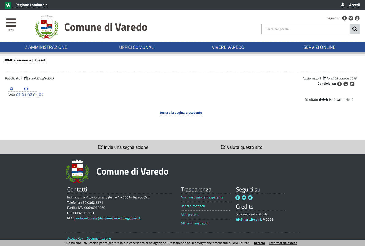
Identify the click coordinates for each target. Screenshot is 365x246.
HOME (8, 60)
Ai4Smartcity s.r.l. (249, 219)
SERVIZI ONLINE (319, 47)
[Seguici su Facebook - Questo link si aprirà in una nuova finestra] (344, 18)
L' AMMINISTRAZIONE (45, 47)
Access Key (75, 238)
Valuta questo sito (244, 147)
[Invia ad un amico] (30, 89)
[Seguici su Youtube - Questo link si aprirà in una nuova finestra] (357, 18)
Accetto (259, 242)
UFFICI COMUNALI (137, 47)
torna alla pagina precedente (181, 112)
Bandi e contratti (193, 206)
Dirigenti (40, 60)
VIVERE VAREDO (228, 47)
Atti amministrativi (194, 223)
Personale (23, 60)
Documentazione (99, 238)
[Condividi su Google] (345, 84)
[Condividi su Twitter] (352, 84)
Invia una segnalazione (125, 147)
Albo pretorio (190, 215)
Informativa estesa (283, 242)
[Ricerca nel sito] (355, 29)
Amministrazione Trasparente (202, 197)
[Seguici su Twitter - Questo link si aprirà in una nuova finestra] (351, 18)
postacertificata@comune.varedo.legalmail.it (107, 218)
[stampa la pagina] (15, 89)
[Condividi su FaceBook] (339, 84)
